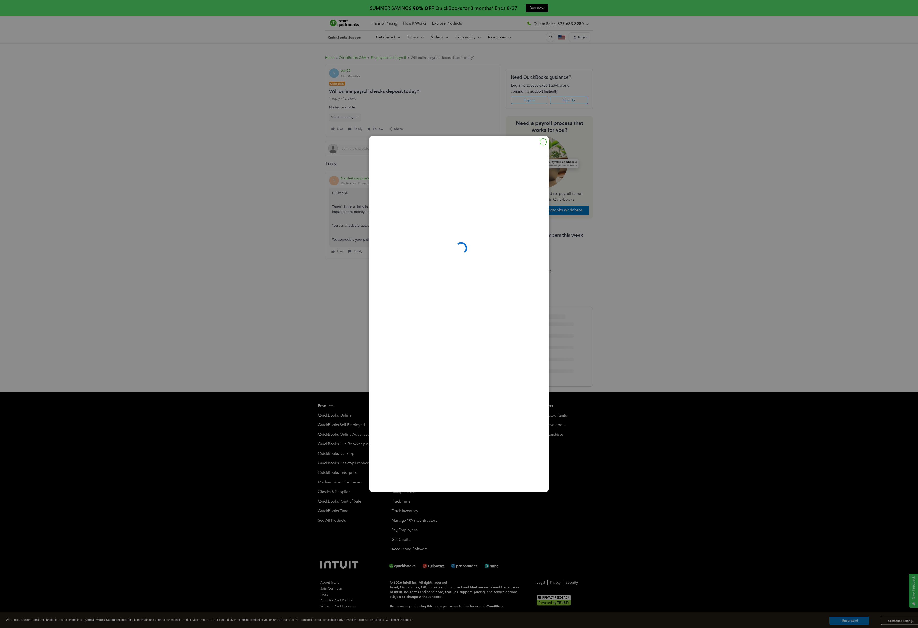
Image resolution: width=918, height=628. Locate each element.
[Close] (543, 142)
